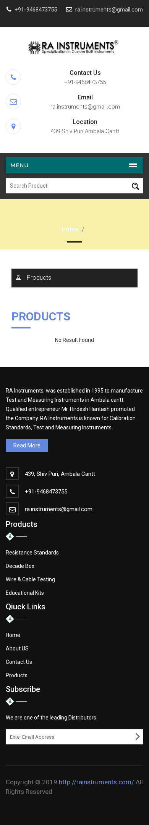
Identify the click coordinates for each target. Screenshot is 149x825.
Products (39, 277)
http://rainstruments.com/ (96, 782)
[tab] (74, 278)
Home (70, 229)
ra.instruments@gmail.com (109, 9)
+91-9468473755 (36, 9)
